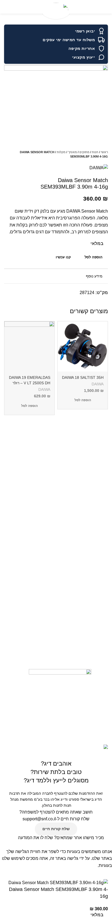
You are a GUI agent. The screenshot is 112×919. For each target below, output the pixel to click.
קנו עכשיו (63, 257)
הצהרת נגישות (100, 544)
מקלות (61, 152)
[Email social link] (91, 302)
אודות (107, 491)
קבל (105, 874)
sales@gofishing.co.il (92, 655)
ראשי (104, 152)
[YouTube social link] (54, 725)
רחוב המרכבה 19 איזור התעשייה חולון (79, 664)
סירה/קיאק (103, 604)
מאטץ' (72, 152)
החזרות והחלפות (98, 510)
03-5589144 (99, 646)
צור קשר (105, 501)
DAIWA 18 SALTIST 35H (83, 377)
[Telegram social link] (78, 302)
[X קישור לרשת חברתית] (97, 302)
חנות (95, 152)
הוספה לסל (93, 257)
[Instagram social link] (64, 725)
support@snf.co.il (39, 819)
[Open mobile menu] (106, 6)
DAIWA (98, 384)
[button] (83, 400)
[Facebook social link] (103, 302)
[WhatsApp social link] (85, 302)
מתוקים (84, 152)
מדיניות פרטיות (99, 553)
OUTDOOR (102, 623)
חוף (109, 585)
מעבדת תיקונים (99, 562)
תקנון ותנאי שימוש (97, 519)
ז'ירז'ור (107, 594)
